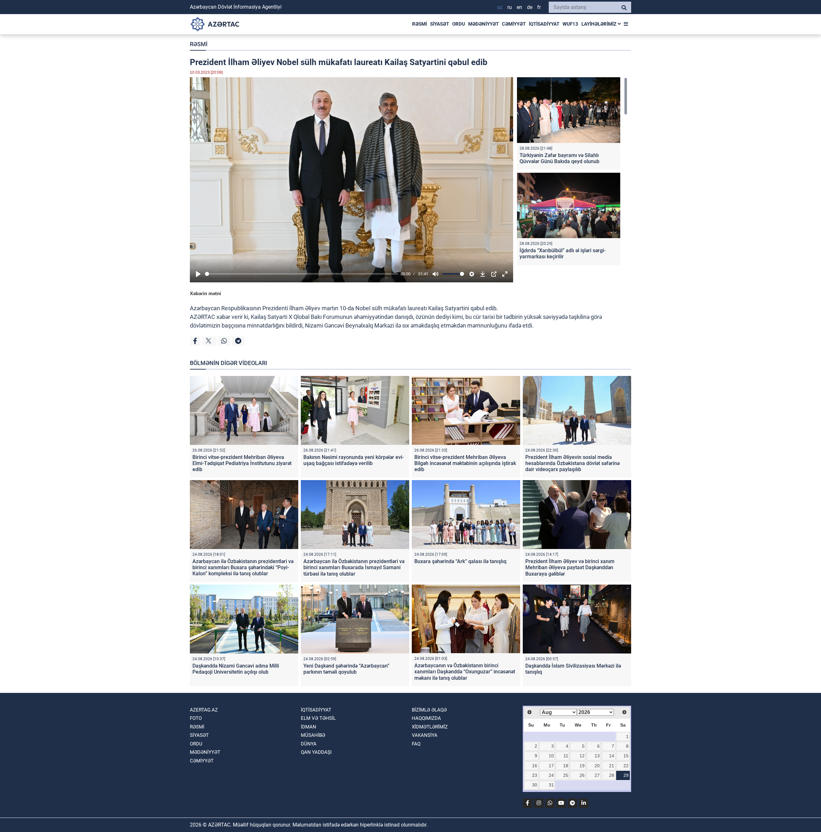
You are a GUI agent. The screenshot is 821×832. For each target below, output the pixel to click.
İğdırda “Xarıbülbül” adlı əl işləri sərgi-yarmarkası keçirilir (562, 253)
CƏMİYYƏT (514, 24)
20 (597, 765)
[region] (572, 172)
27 (597, 775)
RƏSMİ (419, 24)
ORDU (458, 24)
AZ (500, 7)
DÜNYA (309, 744)
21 (611, 765)
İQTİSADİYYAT (544, 24)
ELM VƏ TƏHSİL (318, 718)
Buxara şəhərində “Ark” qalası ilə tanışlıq (460, 561)
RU (509, 7)
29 (626, 775)
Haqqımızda (426, 718)
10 (551, 755)
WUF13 (570, 24)
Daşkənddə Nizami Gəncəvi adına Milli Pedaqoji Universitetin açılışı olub (235, 669)
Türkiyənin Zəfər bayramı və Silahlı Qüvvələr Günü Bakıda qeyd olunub (559, 158)
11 (565, 755)
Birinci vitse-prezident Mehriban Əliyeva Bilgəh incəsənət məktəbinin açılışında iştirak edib (465, 463)
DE (529, 7)
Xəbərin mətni (205, 293)
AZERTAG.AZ (204, 710)
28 (611, 775)
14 (611, 755)
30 (534, 784)
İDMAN (308, 727)
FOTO (196, 718)
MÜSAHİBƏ (313, 735)
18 (565, 765)
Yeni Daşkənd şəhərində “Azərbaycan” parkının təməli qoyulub (346, 669)
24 (551, 775)
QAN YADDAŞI (316, 752)
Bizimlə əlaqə (429, 710)
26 (582, 775)
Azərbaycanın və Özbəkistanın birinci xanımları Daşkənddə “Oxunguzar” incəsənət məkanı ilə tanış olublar (464, 671)
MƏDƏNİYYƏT (483, 24)
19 (582, 765)
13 (597, 755)
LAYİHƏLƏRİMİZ (599, 24)
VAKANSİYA (424, 735)
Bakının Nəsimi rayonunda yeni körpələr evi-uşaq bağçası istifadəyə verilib (353, 460)
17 (551, 765)
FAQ (416, 744)
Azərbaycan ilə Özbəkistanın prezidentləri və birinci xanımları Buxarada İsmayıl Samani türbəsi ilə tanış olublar (353, 567)
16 (534, 765)
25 (565, 775)
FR (539, 7)
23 (534, 775)
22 (626, 765)
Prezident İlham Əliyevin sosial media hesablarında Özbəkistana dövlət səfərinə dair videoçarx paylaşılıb (572, 463)
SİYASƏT (439, 24)
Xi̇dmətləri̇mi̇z (430, 727)
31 (551, 784)
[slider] (301, 274)
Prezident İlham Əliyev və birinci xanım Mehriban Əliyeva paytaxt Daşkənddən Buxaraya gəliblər (569, 567)
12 (582, 755)
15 (626, 755)
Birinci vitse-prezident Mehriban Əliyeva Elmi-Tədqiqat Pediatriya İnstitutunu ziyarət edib (242, 463)
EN (519, 7)
